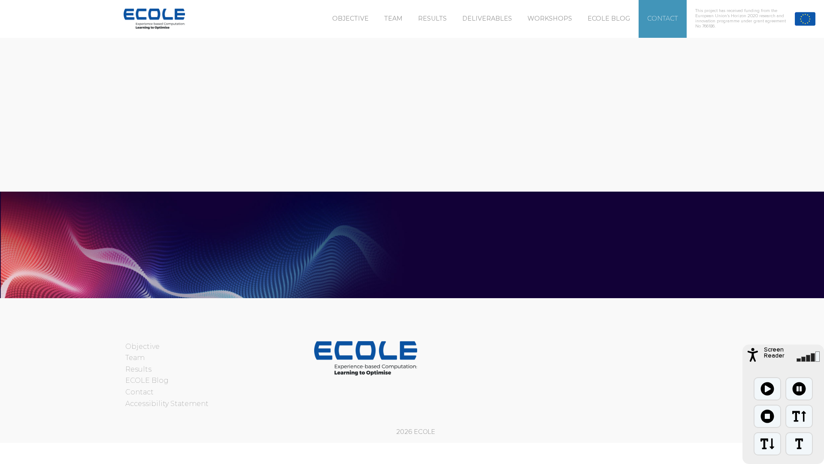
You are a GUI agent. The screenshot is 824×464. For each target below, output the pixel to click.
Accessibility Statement (167, 404)
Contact (662, 18)
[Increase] (799, 416)
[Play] (767, 388)
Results (432, 18)
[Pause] (799, 388)
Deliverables (487, 18)
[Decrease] (767, 443)
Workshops (549, 18)
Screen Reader (774, 353)
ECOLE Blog (609, 18)
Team (393, 18)
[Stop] (767, 416)
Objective (350, 18)
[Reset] (799, 443)
